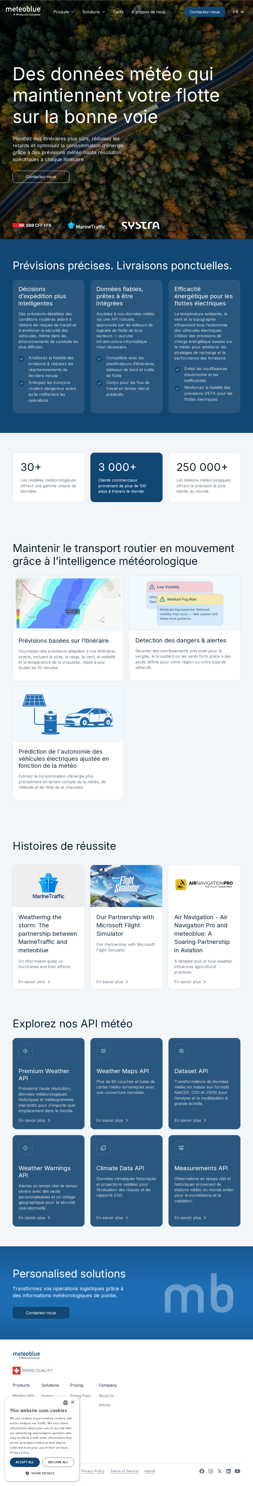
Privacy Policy (93, 1471)
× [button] (72, 1402)
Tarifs (118, 11)
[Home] (24, 12)
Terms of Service (124, 1471)
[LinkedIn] (229, 1471)
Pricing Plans (80, 1396)
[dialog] (42, 1439)
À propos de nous (148, 11)
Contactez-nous (205, 11)
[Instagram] (211, 1471)
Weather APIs (23, 1396)
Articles (105, 1405)
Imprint (150, 1471)
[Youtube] (237, 1471)
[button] (63, 12)
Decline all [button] (58, 1462)
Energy (47, 1396)
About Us (106, 1396)
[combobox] (65, 1402)
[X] (220, 1471)
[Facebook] (202, 1471)
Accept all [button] (25, 1462)
